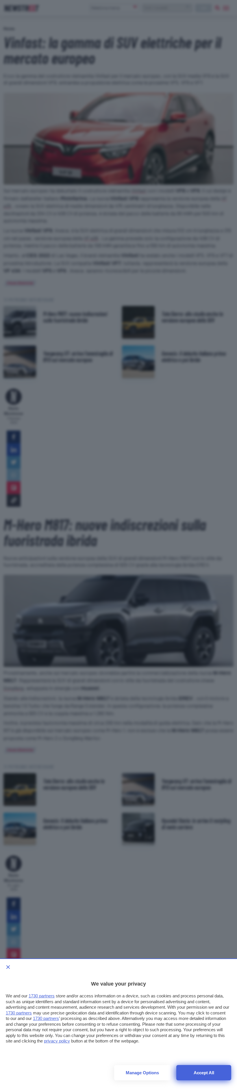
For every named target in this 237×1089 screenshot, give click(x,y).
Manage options (142, 1072)
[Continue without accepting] (8, 967)
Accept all (204, 1072)
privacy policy (57, 1040)
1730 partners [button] (42, 995)
